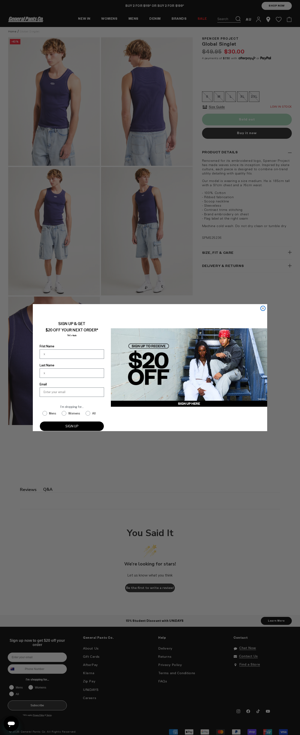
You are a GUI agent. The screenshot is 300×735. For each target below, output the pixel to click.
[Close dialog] (263, 308)
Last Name (47, 365)
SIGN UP (72, 426)
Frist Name (47, 346)
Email (43, 384)
